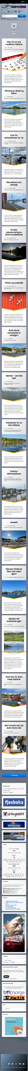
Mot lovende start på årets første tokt (14, 726)
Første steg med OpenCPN (11, 905)
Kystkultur (16, 142)
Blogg (8, 49)
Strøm (5, 288)
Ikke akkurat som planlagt (14, 183)
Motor (9, 479)
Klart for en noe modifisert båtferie (14, 43)
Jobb (13, 49)
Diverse (13, 287)
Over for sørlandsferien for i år (14, 136)
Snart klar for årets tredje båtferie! (14, 678)
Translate (13, 962)
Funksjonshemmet (15, 430)
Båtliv (5, 49)
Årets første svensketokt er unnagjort (14, 332)
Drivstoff (16, 478)
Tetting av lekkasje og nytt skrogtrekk (13, 909)
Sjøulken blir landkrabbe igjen (14, 620)
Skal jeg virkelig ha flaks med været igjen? (14, 571)
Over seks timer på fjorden (11, 907)
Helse (13, 98)
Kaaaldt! (14, 522)
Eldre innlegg (15, 775)
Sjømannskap (20, 287)
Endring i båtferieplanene (14, 472)
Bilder (8, 98)
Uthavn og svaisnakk (14, 283)
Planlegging (21, 49)
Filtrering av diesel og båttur (14, 92)
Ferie (10, 49)
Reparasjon (17, 98)
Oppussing (16, 49)
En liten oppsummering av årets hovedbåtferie (14, 232)
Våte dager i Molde (9, 906)
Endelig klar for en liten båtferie (14, 424)
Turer (20, 98)
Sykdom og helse (15, 431)
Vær (22, 98)
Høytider (19, 527)
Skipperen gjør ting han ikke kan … (12, 901)
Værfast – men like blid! (14, 377)
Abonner (6, 976)
